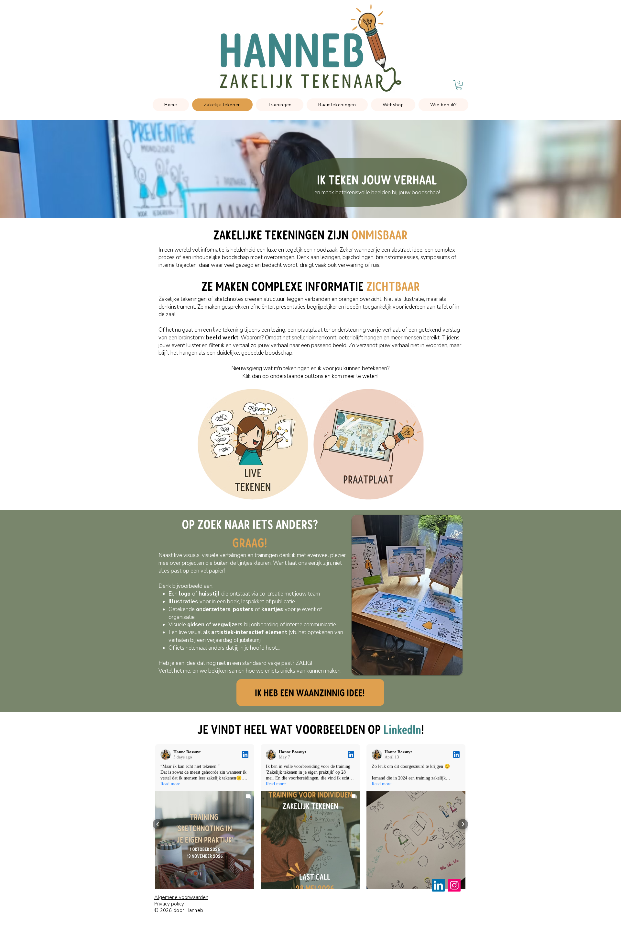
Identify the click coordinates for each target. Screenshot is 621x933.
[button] (458, 85)
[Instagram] (454, 885)
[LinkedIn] (438, 885)
